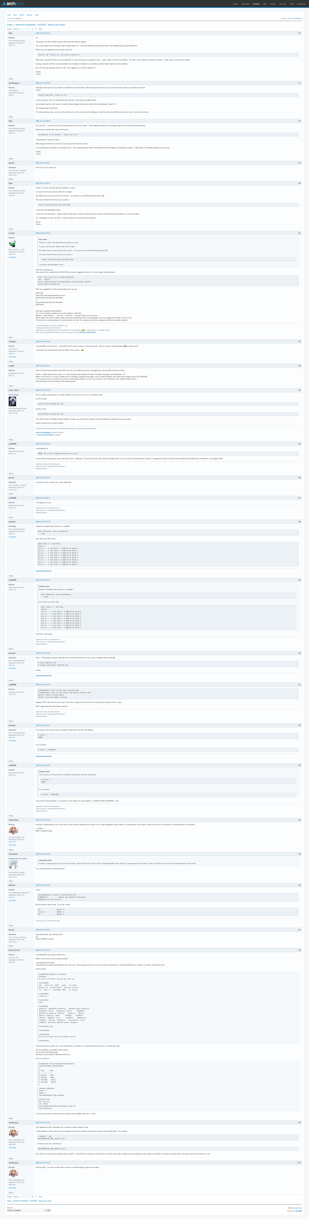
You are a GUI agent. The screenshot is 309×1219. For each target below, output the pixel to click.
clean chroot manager (45, 435)
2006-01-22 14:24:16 (43, 950)
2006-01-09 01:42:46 (43, 341)
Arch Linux (13, 3)
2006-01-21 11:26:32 (43, 930)
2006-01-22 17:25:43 (43, 1123)
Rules (15, 15)
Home (235, 4)
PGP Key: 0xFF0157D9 (87, 332)
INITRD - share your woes (51, 24)
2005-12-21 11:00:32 (43, 163)
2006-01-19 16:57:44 (43, 522)
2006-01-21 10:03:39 (43, 885)
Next (40, 29)
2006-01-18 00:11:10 (43, 444)
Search (21, 15)
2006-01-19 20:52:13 (43, 580)
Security (282, 4)
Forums (256, 4)
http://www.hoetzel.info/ (43, 571)
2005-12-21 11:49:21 (43, 183)
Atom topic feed (296, 1208)
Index (9, 15)
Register (29, 15)
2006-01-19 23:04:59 (43, 765)
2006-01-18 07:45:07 (43, 478)
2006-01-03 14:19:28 (43, 233)
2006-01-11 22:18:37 (43, 366)
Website (13, 257)
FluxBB (299, 1211)
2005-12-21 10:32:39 (43, 33)
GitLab (273, 4)
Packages (246, 4)
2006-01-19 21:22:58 (43, 653)
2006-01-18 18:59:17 (43, 498)
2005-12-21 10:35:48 (43, 83)
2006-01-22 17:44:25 (43, 1163)
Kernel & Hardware (25, 24)
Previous (16, 29)
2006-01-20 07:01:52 (43, 820)
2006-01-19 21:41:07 (43, 685)
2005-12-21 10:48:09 (43, 121)
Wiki (265, 4)
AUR (291, 4)
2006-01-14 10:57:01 (43, 390)
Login (37, 15)
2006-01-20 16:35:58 (43, 854)
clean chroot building (43, 432)
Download (301, 4)
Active (289, 18)
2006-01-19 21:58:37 (43, 725)
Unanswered (297, 18)
